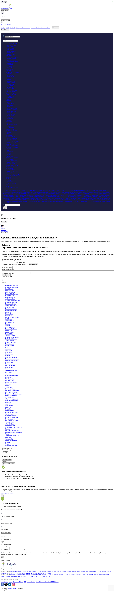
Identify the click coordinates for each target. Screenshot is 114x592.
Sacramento (3, 230)
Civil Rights (9, 73)
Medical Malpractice (11, 160)
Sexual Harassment (11, 142)
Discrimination (10, 76)
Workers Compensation (12, 145)
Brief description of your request (12, 259)
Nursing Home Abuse (12, 162)
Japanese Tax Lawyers (31, 573)
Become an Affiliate (18, 582)
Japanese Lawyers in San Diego (9, 576)
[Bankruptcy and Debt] (9, 448)
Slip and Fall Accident (12, 165)
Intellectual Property (11, 130)
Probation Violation (11, 91)
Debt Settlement (10, 49)
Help (25, 582)
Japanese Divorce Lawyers (63, 571)
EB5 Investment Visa (11, 124)
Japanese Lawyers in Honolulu (33, 574)
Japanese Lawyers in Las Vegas (50, 574)
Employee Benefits (11, 139)
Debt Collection (10, 48)
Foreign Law (9, 112)
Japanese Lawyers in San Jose (26, 576)
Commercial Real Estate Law (13, 171)
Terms (37, 582)
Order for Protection (11, 108)
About (2, 582)
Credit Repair (9, 46)
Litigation (8, 153)
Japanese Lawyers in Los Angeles (68, 574)
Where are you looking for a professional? (15, 264)
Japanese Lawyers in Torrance (42, 576)
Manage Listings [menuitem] (31, 28)
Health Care (9, 67)
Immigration (9, 121)
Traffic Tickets (10, 93)
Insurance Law (10, 129)
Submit (4, 461)
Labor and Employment (12, 138)
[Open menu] (2, 2)
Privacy (8, 78)
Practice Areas (7, 277)
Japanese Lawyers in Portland (101, 574)
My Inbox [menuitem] (17, 28)
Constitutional (9, 75)
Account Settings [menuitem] (46, 28)
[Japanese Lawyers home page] (9, 7)
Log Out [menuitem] (56, 28)
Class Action (9, 151)
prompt (8, 275)
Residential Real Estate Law (13, 175)
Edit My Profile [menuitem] (10, 28)
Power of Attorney (11, 183)
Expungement (9, 85)
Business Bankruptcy (11, 45)
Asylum (8, 123)
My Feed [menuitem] (3, 28)
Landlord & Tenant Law (12, 174)
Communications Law (12, 61)
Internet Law (9, 69)
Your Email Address (8, 273)
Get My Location (33, 264)
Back (4, 463)
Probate (8, 184)
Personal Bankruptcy (11, 51)
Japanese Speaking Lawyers (45, 573)
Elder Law (9, 180)
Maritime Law (10, 70)
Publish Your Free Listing (7, 493)
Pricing (11, 582)
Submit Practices (7, 459)
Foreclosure (9, 172)
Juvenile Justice (10, 88)
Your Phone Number (8, 269)
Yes (2, 221)
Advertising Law (10, 54)
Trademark (9, 135)
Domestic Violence (11, 82)
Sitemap (56, 582)
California (3, 228)
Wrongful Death (10, 168)
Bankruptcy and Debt (11, 43)
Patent (7, 133)
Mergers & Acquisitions (12, 72)
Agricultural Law (10, 55)
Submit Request (11, 463)
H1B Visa (8, 126)
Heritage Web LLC (13, 588)
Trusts (7, 186)
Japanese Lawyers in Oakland (85, 574)
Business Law (9, 52)
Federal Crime (10, 87)
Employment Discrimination (13, 141)
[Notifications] (2, 12)
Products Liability (10, 163)
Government (9, 118)
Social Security (10, 144)
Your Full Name (7, 268)
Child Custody (10, 103)
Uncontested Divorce (11, 111)
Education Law (10, 96)
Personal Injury (10, 156)
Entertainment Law (11, 64)
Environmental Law (11, 66)
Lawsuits (8, 148)
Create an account (5, 532)
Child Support (9, 105)
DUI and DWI (10, 84)
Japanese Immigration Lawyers (93, 571)
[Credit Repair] (9, 451)
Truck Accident (10, 166)
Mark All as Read (5, 20)
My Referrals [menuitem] (23, 28)
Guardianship (9, 181)
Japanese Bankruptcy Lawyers (18, 571)
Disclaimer (42, 582)
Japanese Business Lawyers (34, 571)
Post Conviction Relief (12, 90)
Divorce (8, 106)
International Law (10, 136)
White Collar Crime (11, 94)
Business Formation (11, 58)
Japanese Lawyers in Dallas (17, 574)
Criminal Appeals (10, 81)
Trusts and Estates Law (12, 178)
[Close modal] (2, 496)
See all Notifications (6, 24)
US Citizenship (10, 127)
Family (8, 99)
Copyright (8, 132)
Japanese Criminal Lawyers (49, 571)
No (5, 221)
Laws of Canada (10, 114)
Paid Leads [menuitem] (39, 28)
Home (2, 225)
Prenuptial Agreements (12, 109)
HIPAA (52, 582)
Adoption (8, 100)
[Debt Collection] (9, 453)
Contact (6, 582)
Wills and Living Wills (12, 187)
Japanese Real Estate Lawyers (17, 573)
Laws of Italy (9, 117)
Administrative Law (11, 120)
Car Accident (9, 159)
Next (4, 275)
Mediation (8, 154)
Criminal (8, 79)
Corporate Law (10, 63)
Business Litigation (11, 60)
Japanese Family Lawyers (78, 571)
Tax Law (8, 177)
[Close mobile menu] (5, 2)
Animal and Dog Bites (12, 157)
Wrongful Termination (12, 147)
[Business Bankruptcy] (9, 450)
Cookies (33, 582)
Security (47, 582)
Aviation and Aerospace (12, 57)
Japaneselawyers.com (6, 8)
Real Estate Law (10, 169)
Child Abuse (9, 102)
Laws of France (10, 115)
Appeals (8, 150)
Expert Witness (10, 97)
